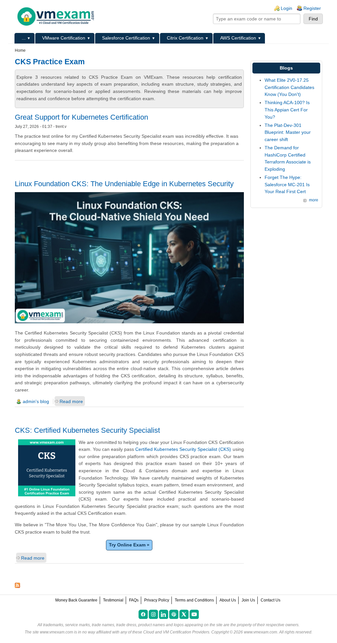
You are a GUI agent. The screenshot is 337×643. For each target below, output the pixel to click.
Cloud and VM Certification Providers (176, 632)
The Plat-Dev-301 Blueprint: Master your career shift (288, 132)
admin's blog (36, 401)
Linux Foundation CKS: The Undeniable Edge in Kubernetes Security (124, 184)
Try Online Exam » (129, 544)
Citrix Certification (185, 38)
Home (20, 50)
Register (312, 8)
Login (286, 8)
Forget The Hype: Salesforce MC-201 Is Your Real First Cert (287, 184)
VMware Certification (63, 38)
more (313, 200)
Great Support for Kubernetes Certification (81, 117)
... (24, 38)
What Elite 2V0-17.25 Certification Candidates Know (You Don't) (289, 87)
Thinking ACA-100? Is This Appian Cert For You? (287, 109)
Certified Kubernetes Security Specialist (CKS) (183, 449)
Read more (71, 401)
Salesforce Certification (126, 38)
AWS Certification (238, 38)
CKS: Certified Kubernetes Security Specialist (87, 430)
